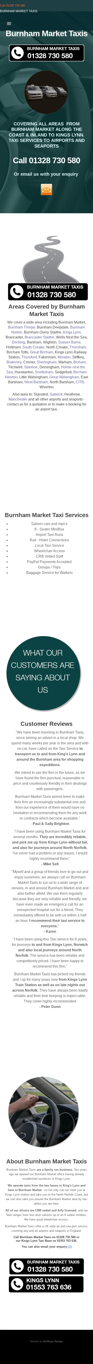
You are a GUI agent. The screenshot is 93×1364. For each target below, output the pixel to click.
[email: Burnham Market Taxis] (70, 1246)
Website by (46, 1341)
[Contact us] (46, 189)
